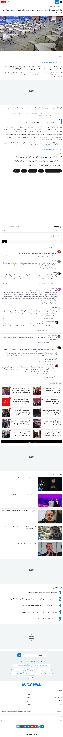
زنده (4, 2)
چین (41, 171)
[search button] (19, 655)
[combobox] (31, 655)
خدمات (60, 717)
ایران (51, 6)
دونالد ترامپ (36, 669)
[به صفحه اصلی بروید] (57, 2)
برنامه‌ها (29, 708)
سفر (61, 704)
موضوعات (59, 690)
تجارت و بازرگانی (58, 698)
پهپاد (24, 171)
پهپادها (16, 171)
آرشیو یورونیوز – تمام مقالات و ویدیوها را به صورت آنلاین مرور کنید (16, 711)
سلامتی (29, 701)
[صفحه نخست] (61, 6)
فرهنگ (30, 673)
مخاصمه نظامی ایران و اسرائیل (41, 665)
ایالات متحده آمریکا (18, 669)
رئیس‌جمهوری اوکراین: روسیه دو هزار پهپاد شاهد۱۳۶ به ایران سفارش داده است (43, 123)
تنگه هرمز (22, 673)
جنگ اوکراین (32, 171)
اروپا (61, 694)
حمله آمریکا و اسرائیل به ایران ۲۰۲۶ (22, 665)
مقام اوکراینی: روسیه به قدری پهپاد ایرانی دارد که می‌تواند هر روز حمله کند (43, 165)
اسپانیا (14, 673)
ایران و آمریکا (40, 673)
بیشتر (60, 721)
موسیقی (31, 677)
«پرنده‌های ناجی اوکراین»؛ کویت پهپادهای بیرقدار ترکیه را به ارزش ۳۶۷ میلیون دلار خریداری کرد (38, 161)
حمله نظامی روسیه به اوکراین (53, 171)
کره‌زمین (29, 698)
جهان (54, 6)
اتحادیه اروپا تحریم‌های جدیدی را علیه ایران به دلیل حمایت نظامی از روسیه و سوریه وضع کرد (38, 157)
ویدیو (60, 708)
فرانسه (49, 673)
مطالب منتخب (56, 474)
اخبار (58, 6)
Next (60, 701)
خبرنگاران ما (59, 711)
